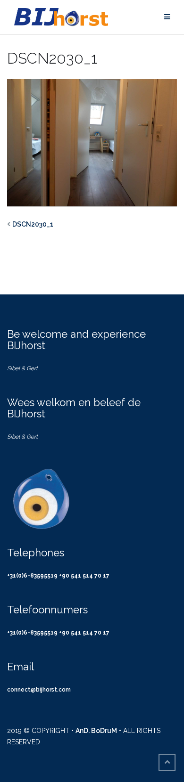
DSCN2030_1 (32, 224)
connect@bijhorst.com (39, 689)
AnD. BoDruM (96, 730)
